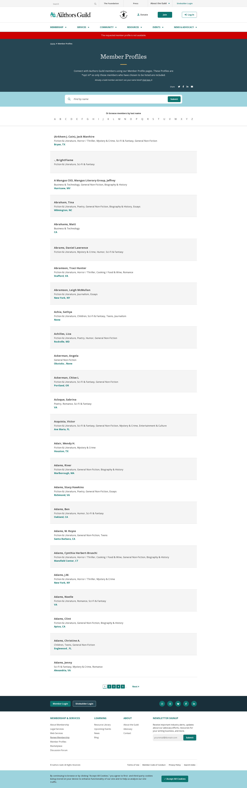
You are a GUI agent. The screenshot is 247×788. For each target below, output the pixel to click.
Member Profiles (58, 741)
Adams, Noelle (63, 597)
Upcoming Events (102, 729)
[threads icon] (169, 704)
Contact (127, 733)
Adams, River (62, 465)
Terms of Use (133, 765)
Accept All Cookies (176, 778)
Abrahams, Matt (65, 224)
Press (135, 3)
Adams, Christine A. (67, 640)
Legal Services (57, 729)
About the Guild (131, 724)
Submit (174, 99)
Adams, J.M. (61, 575)
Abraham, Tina (64, 202)
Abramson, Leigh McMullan (72, 290)
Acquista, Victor (64, 421)
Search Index (189, 765)
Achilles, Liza (62, 334)
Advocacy (127, 729)
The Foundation (111, 3)
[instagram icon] (161, 704)
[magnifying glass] (95, 3)
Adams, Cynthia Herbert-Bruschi (75, 553)
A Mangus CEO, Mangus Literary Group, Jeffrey (84, 180)
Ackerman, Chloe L (66, 377)
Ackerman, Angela (66, 355)
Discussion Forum (58, 750)
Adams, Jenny (63, 662)
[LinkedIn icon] (193, 704)
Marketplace (56, 746)
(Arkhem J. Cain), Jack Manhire (74, 136)
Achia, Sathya (63, 312)
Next (135, 686)
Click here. (146, 80)
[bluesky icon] (177, 704)
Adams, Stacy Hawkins (69, 487)
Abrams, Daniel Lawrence (71, 247)
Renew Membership (59, 737)
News (97, 733)
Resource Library (102, 724)
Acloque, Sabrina (65, 399)
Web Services (56, 733)
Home (52, 43)
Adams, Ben (62, 509)
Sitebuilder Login (185, 3)
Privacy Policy (175, 765)
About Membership (59, 724)
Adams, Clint (62, 618)
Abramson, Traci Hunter (70, 268)
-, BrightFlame (63, 160)
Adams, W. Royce (65, 531)
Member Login (60, 703)
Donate (144, 14)
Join (165, 14)
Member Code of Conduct (154, 765)
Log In (190, 14)
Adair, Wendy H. (64, 443)
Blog (96, 737)
